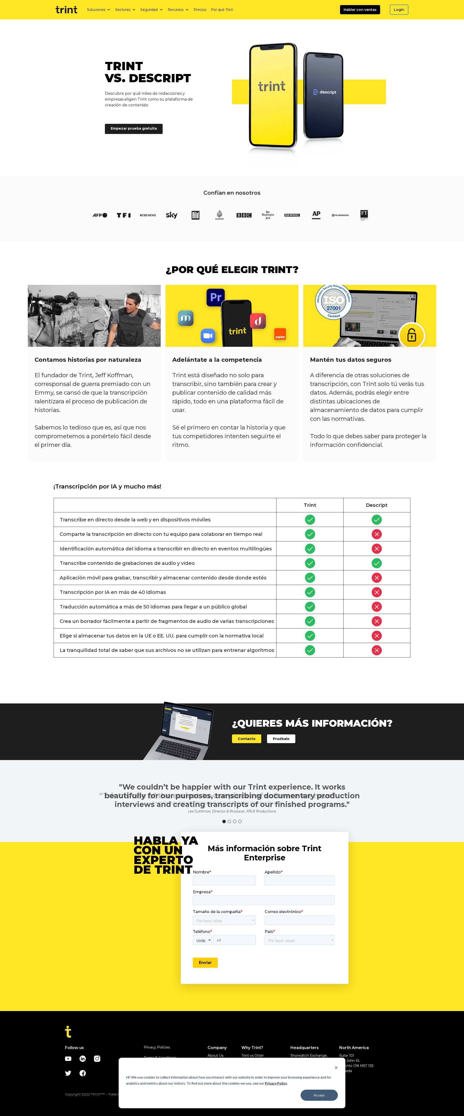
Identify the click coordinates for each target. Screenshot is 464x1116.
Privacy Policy (276, 1083)
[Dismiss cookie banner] (336, 1068)
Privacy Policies (157, 1047)
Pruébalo (281, 739)
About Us (215, 1055)
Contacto (246, 739)
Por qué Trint (222, 9)
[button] (98, 9)
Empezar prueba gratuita (134, 128)
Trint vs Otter (252, 1055)
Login (399, 9)
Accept (319, 1095)
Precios (200, 9)
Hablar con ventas (360, 9)
